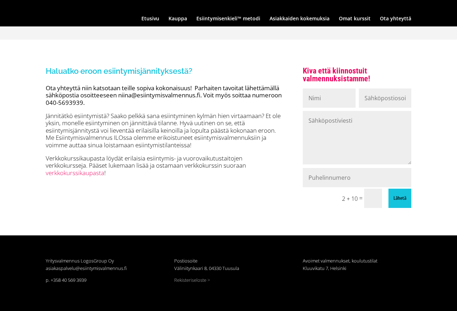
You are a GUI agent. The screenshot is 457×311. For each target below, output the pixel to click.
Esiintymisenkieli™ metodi (240, 6)
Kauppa (203, 6)
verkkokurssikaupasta (75, 173)
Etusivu (183, 6)
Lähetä (399, 198)
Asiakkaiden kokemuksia (293, 6)
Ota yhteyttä (365, 6)
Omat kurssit (334, 6)
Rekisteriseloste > (192, 280)
